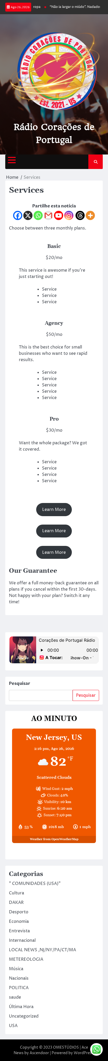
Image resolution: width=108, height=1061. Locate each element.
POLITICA (19, 988)
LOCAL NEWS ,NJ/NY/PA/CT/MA (42, 950)
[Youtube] (58, 215)
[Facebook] (17, 215)
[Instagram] (68, 215)
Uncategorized (24, 1016)
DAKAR (16, 902)
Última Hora (21, 1007)
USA (13, 1026)
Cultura (16, 893)
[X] (28, 215)
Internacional (22, 940)
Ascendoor (39, 1052)
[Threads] (80, 215)
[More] (90, 215)
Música (16, 969)
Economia (19, 921)
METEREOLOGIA (26, 959)
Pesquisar (19, 683)
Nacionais (19, 978)
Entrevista (19, 931)
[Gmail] (48, 215)
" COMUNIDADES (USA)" (35, 883)
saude (15, 997)
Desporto (18, 912)
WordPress (84, 1052)
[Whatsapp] (38, 215)
